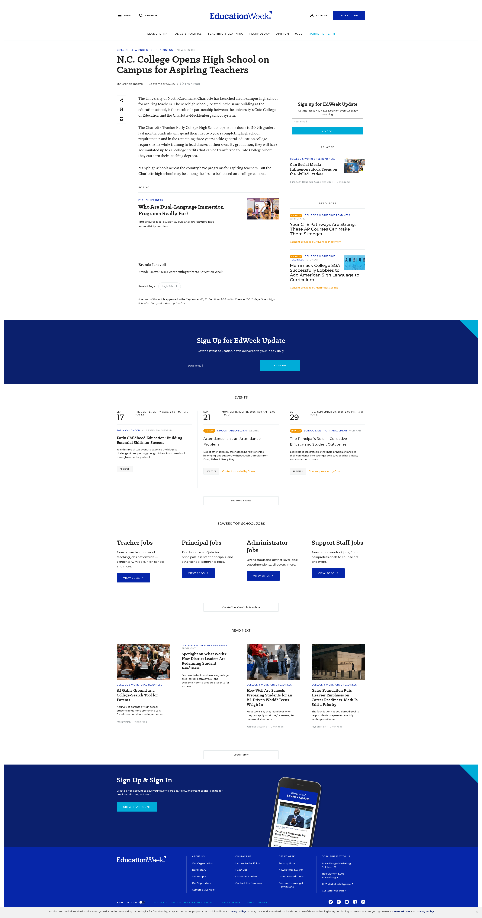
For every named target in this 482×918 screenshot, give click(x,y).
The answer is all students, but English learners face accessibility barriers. (176, 224)
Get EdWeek (287, 856)
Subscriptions (287, 863)
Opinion (282, 33)
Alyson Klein (319, 726)
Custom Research (333, 890)
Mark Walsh (124, 722)
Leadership (157, 33)
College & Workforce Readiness (145, 50)
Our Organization (202, 863)
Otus (337, 471)
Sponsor (313, 259)
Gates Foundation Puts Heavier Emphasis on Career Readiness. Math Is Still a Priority (335, 697)
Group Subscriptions (291, 876)
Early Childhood (128, 430)
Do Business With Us (336, 856)
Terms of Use (231, 902)
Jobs (299, 33)
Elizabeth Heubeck (301, 182)
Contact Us (243, 856)
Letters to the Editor (248, 863)
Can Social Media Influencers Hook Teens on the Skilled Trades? (313, 169)
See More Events (241, 500)
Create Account (137, 806)
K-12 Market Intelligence (336, 884)
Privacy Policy (257, 902)
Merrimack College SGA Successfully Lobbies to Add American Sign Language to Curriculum (324, 272)
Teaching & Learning (225, 33)
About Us (198, 856)
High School (169, 286)
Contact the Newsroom (249, 883)
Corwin (252, 471)
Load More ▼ (241, 754)
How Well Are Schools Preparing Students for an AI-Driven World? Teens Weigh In (269, 697)
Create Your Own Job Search (239, 607)
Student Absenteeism (232, 430)
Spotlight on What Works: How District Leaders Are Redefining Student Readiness (204, 661)
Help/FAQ (241, 870)
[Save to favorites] (121, 109)
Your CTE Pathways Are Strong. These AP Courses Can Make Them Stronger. (323, 229)
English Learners (150, 200)
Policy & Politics (187, 33)
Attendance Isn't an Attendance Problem (232, 441)
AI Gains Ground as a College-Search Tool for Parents (137, 695)
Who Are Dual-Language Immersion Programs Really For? (181, 210)
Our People (199, 876)
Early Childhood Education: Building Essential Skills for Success (149, 440)
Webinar (255, 430)
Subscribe (349, 15)
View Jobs (132, 577)
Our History (199, 870)
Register (125, 469)
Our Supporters (201, 883)
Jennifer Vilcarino (257, 726)
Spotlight (189, 648)
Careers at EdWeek (203, 889)
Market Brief (320, 33)
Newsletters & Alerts (291, 870)
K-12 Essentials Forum (157, 430)
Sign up (280, 365)
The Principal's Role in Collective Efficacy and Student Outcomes (318, 441)
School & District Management (325, 430)
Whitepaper (298, 218)
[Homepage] (241, 15)
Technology (259, 33)
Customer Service (246, 876)
